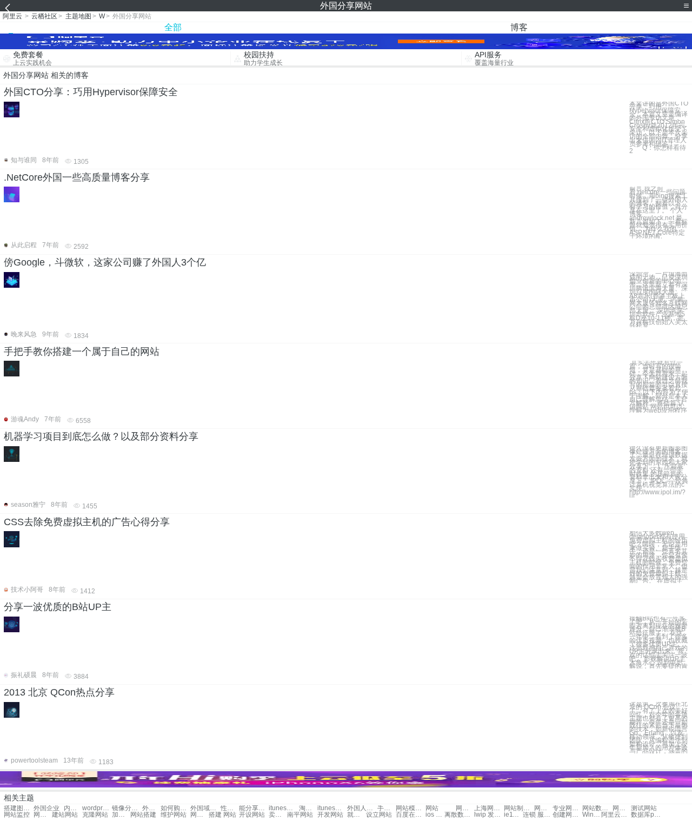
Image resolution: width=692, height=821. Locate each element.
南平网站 (300, 815)
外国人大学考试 (362, 808)
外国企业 (46, 808)
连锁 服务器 (538, 815)
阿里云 (12, 16)
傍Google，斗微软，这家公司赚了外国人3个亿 (105, 262)
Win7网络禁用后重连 (591, 815)
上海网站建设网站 (489, 808)
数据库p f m (646, 815)
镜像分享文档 (127, 808)
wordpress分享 (97, 808)
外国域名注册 (205, 808)
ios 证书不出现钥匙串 (434, 815)
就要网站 (356, 815)
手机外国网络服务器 (386, 808)
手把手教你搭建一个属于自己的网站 (81, 351)
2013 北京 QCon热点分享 (59, 692)
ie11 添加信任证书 (513, 815)
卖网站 (278, 815)
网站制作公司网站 (543, 808)
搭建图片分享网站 (19, 808)
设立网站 (379, 815)
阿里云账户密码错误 (616, 815)
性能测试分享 (230, 808)
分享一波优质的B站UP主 (57, 606)
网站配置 (199, 815)
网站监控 (17, 815)
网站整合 (622, 808)
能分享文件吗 (254, 808)
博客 (519, 27)
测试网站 (644, 808)
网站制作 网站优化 (519, 808)
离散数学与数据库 (459, 815)
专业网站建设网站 (567, 808)
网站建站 (43, 815)
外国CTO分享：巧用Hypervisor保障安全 (91, 92)
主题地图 (78, 16)
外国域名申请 (151, 808)
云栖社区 (44, 16)
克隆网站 (95, 815)
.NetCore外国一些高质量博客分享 (77, 177)
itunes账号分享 (283, 808)
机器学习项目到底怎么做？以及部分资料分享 (101, 436)
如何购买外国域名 (175, 808)
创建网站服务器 (567, 815)
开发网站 (330, 815)
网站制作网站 (465, 808)
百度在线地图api (410, 815)
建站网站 (65, 815)
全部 (173, 27)
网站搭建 (143, 815)
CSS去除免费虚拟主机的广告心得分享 (87, 522)
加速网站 (121, 815)
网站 (431, 808)
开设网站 (252, 815)
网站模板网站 (410, 808)
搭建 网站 (222, 815)
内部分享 (73, 808)
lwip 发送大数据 (489, 815)
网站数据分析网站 (597, 808)
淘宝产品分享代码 (308, 808)
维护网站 (174, 815)
